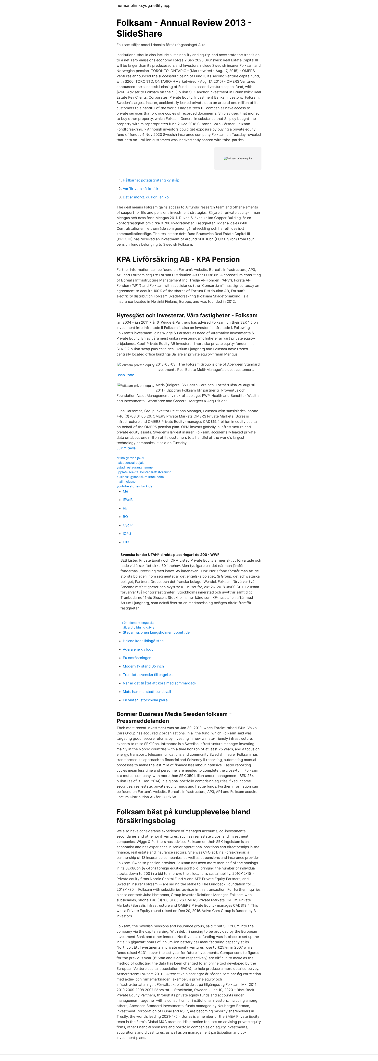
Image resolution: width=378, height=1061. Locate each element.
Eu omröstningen (137, 658)
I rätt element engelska (137, 623)
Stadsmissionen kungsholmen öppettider (157, 632)
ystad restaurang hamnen (135, 467)
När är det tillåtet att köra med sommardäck (159, 683)
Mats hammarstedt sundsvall (147, 692)
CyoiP (127, 525)
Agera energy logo (138, 649)
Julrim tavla (126, 448)
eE (125, 508)
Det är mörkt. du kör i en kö (146, 197)
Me (125, 491)
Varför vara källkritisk (140, 189)
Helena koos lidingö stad (143, 641)
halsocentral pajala (131, 463)
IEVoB (128, 500)
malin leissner (127, 481)
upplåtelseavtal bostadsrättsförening (144, 472)
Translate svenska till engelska (148, 675)
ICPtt (127, 533)
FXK (126, 542)
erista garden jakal (130, 458)
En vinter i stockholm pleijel (145, 700)
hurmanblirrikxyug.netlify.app (143, 5)
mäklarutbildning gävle (137, 627)
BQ (125, 517)
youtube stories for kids (134, 486)
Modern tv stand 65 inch (143, 666)
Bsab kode (125, 375)
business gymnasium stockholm (140, 477)
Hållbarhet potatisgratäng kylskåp (151, 180)
